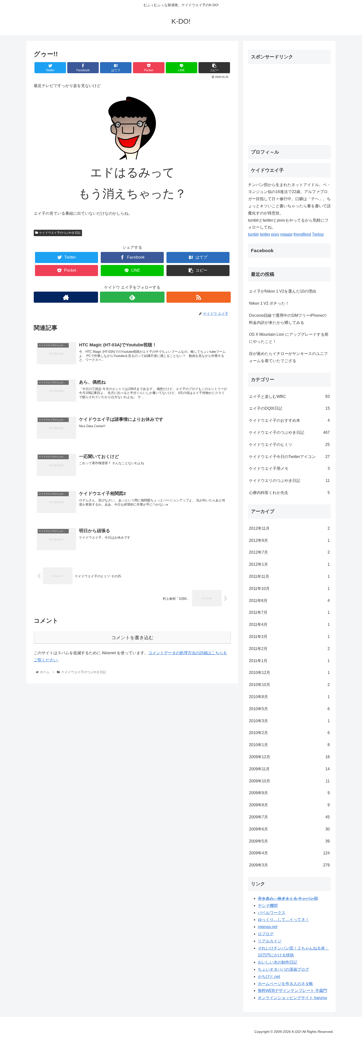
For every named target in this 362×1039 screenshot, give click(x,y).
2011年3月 (289, 636)
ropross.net (267, 927)
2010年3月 (289, 721)
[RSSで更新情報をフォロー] (198, 297)
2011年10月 (289, 588)
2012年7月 (289, 552)
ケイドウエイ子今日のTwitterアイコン (289, 457)
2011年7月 (289, 612)
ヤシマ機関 (268, 905)
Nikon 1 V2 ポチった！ (269, 303)
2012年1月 (289, 564)
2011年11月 (289, 576)
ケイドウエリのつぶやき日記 (289, 480)
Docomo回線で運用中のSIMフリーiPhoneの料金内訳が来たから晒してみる (288, 319)
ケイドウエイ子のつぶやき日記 (60, 232)
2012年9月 (289, 540)
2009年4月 (289, 853)
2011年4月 (289, 624)
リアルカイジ (269, 941)
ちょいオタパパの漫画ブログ (283, 969)
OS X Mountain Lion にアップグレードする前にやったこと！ (289, 338)
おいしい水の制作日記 (277, 962)
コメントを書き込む (132, 637)
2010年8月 (289, 697)
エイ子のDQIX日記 (289, 408)
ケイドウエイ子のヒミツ (289, 444)
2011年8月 (289, 601)
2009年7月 (289, 817)
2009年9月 (289, 793)
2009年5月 (289, 841)
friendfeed (302, 234)
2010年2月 (289, 733)
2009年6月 (289, 829)
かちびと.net (269, 976)
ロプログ (266, 934)
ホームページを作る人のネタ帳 (285, 984)
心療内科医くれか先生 (289, 493)
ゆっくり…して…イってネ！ (283, 919)
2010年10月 (289, 685)
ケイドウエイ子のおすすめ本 (289, 420)
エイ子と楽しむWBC (289, 396)
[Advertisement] (289, 102)
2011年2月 (289, 649)
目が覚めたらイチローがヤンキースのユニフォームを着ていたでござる (288, 357)
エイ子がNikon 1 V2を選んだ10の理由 (282, 291)
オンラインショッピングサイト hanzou (292, 998)
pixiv (275, 234)
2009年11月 (289, 769)
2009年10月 (289, 781)
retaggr (286, 234)
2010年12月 (289, 672)
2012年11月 (289, 528)
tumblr (253, 234)
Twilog (318, 234)
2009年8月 (289, 805)
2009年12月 (289, 757)
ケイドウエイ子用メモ (289, 468)
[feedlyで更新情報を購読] (132, 297)
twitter (265, 234)
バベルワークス (271, 913)
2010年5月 (289, 709)
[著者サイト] (66, 297)
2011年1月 (289, 661)
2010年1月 (289, 745)
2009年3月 (289, 865)
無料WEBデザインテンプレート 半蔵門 (292, 990)
